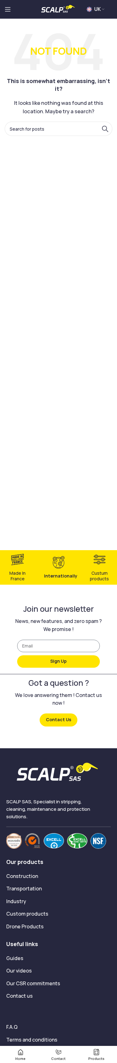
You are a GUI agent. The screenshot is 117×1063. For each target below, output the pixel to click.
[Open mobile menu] (8, 9)
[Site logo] (58, 9)
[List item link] (58, 876)
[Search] (105, 129)
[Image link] (14, 840)
